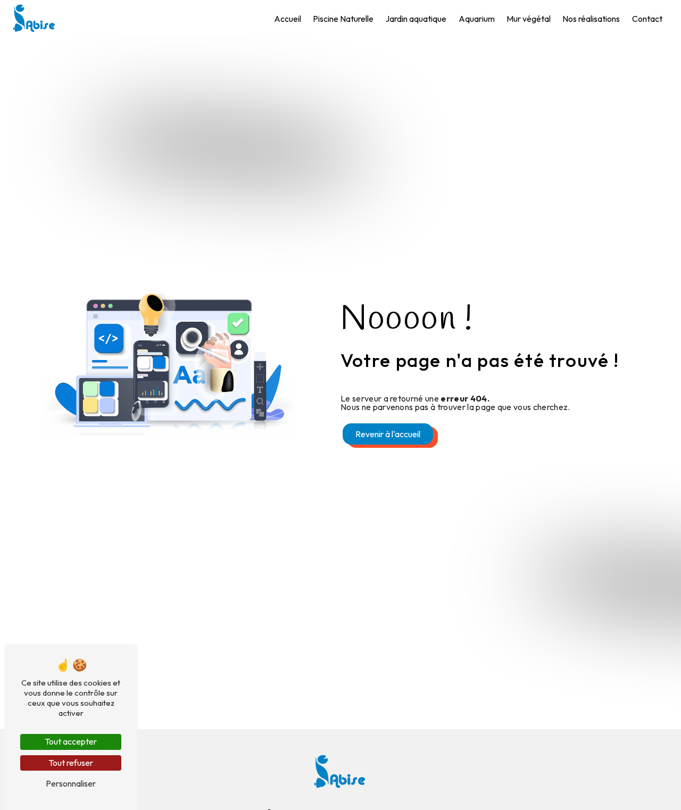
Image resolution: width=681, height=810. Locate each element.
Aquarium (477, 18)
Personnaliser (71, 783)
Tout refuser (70, 762)
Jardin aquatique (415, 18)
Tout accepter (71, 741)
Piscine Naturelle (343, 18)
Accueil (287, 18)
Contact (647, 18)
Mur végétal (528, 18)
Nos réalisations (591, 18)
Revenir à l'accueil (387, 434)
